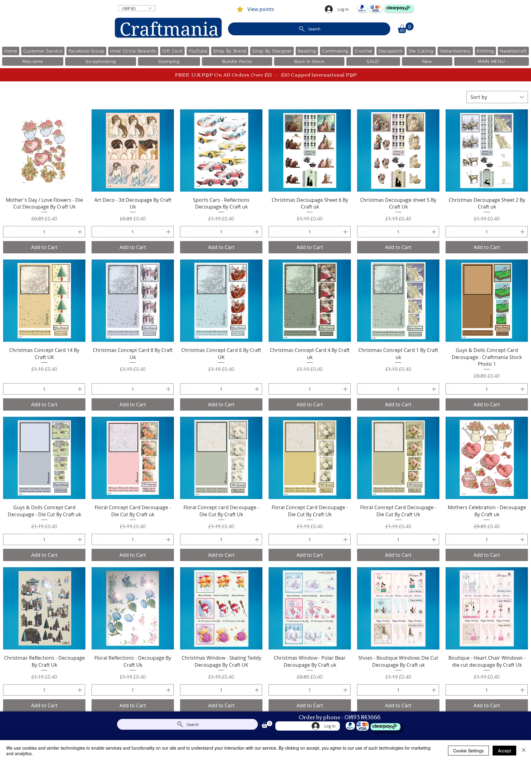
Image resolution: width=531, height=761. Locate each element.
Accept (504, 750)
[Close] (523, 750)
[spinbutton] (44, 231)
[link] (406, 27)
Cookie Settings (468, 750)
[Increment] (80, 231)
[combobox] (497, 97)
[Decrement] (8, 231)
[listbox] (136, 8)
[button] (136, 8)
